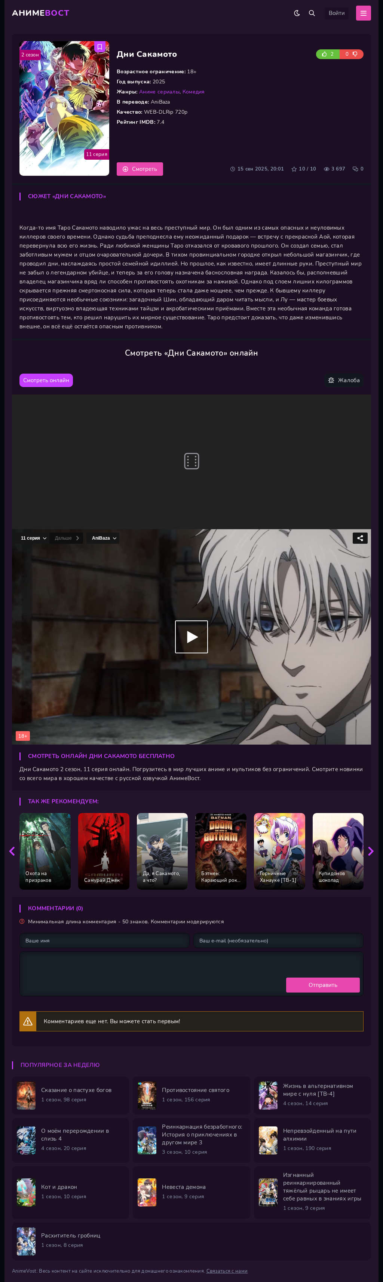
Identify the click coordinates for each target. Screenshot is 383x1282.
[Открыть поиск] (312, 13)
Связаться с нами (227, 1271)
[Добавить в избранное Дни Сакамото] (99, 46)
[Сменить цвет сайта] (297, 13)
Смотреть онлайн (46, 380)
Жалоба (349, 380)
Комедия (194, 91)
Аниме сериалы (159, 91)
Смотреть (144, 169)
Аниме (41, 13)
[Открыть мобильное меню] (363, 13)
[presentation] (11, 851)
